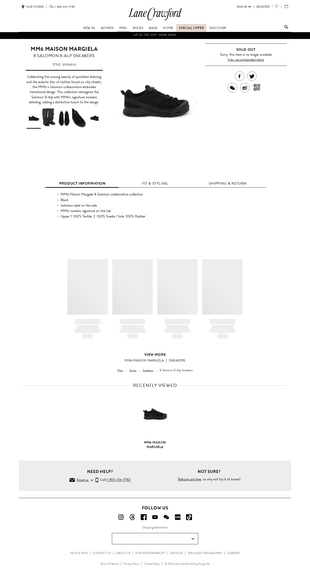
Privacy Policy (131, 564)
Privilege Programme (205, 553)
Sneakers (177, 360)
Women (107, 28)
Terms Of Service (110, 564)
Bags (153, 28)
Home (168, 28)
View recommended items (246, 59)
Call (114, 479)
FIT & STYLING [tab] (155, 183)
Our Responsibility (150, 553)
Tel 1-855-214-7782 (62, 7)
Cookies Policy (152, 564)
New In (89, 28)
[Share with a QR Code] (257, 87)
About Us (123, 553)
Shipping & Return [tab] (227, 183)
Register (263, 7)
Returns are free (189, 479)
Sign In (242, 7)
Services (176, 553)
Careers (233, 553)
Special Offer (191, 28)
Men (123, 28)
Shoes (138, 28)
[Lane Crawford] (155, 20)
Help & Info (79, 553)
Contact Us (102, 553)
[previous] (115, 101)
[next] (194, 101)
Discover (217, 28)
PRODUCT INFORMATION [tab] (82, 183)
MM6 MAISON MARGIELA (64, 49)
